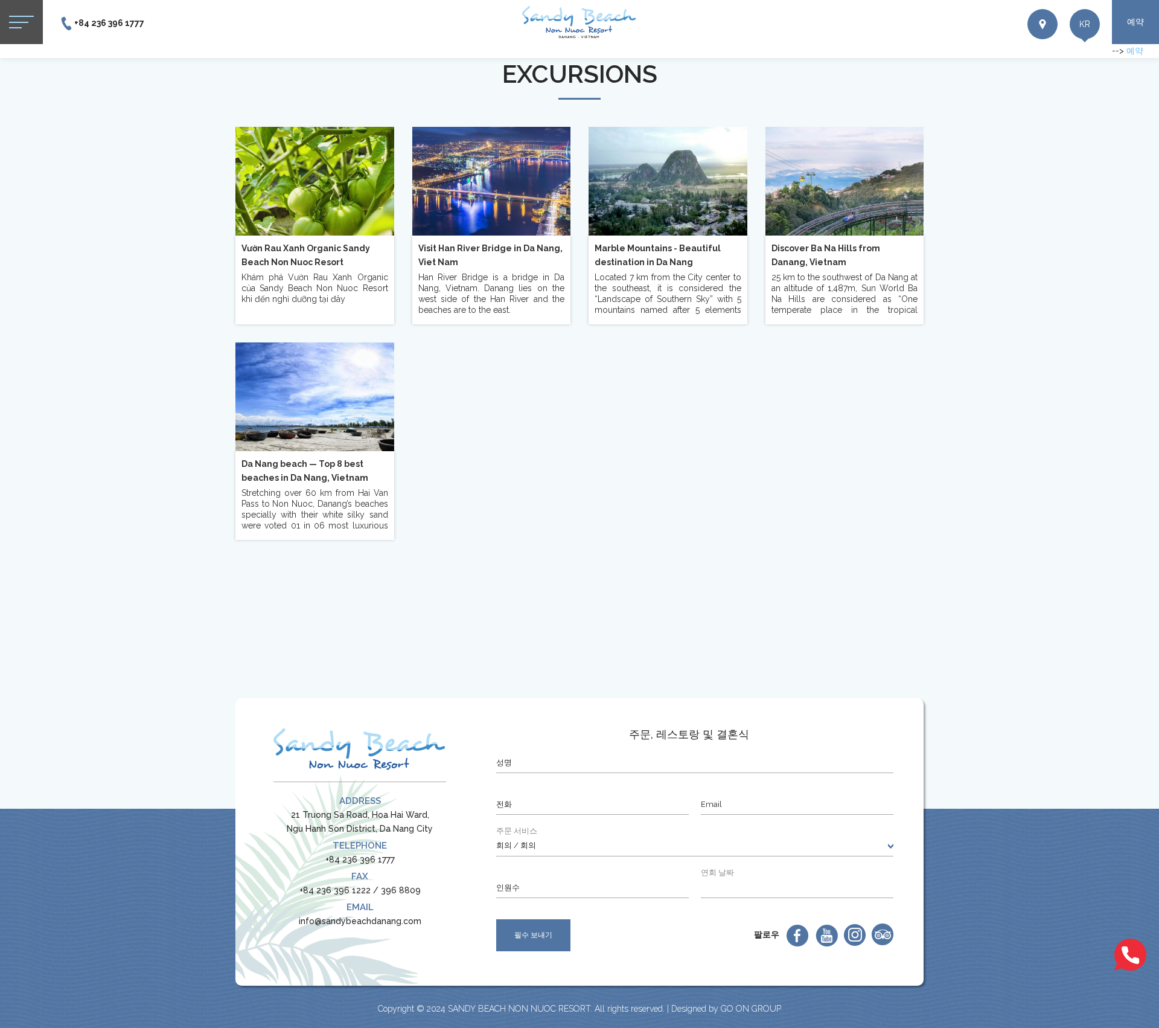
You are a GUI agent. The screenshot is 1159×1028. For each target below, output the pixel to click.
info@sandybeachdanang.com (360, 921)
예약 (1135, 22)
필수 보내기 (533, 935)
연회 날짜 (717, 872)
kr (1084, 24)
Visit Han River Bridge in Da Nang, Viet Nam (490, 255)
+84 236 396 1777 (109, 23)
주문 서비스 (516, 830)
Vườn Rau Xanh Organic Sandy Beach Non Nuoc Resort (305, 255)
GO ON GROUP (751, 1009)
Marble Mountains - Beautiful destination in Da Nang (658, 255)
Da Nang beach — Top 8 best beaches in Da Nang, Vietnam (304, 471)
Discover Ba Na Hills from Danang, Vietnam (825, 255)
